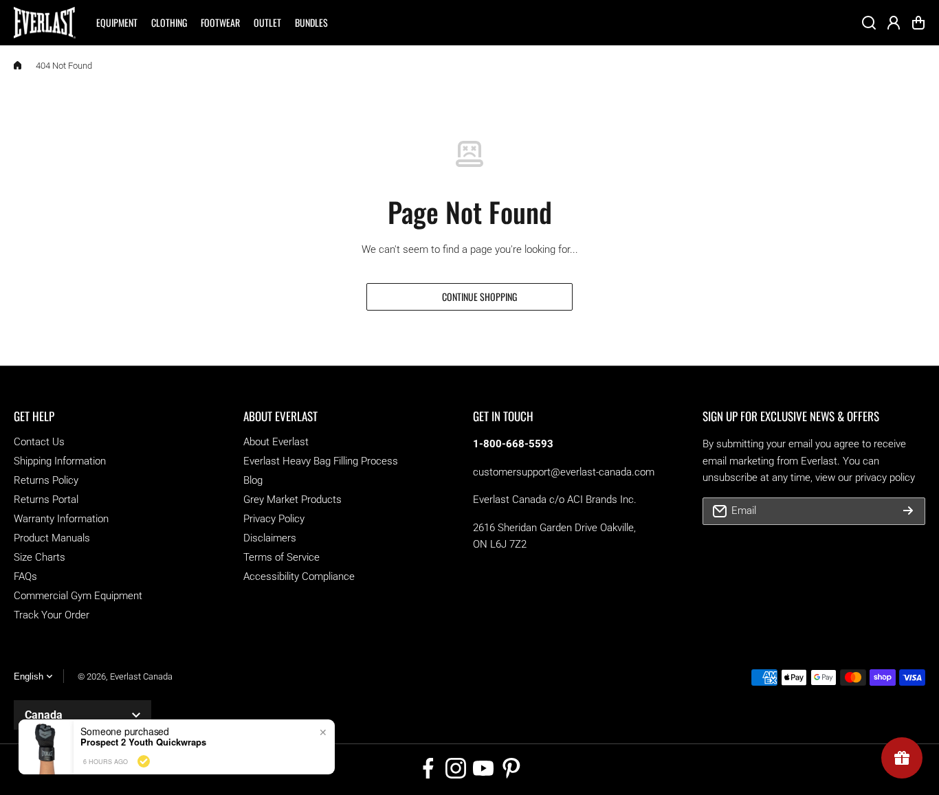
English (28, 676)
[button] (918, 23)
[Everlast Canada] (45, 23)
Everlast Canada (141, 676)
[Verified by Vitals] (143, 761)
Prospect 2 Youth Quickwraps (143, 742)
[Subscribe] (908, 511)
